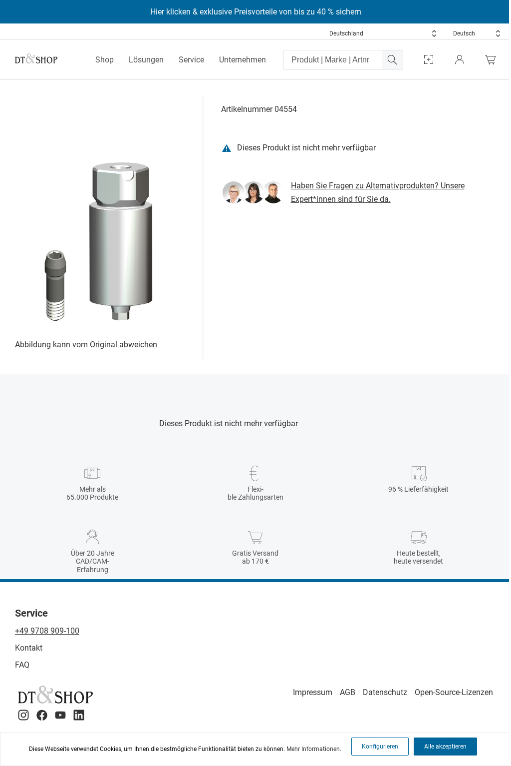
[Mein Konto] (459, 59)
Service (191, 59)
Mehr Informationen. (313, 749)
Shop (104, 59)
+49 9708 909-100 (47, 631)
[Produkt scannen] (428, 59)
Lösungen (146, 59)
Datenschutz (385, 692)
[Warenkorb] (493, 59)
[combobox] (383, 33)
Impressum (312, 692)
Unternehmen (242, 59)
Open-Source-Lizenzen (454, 692)
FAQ (22, 665)
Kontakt (28, 648)
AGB (347, 692)
